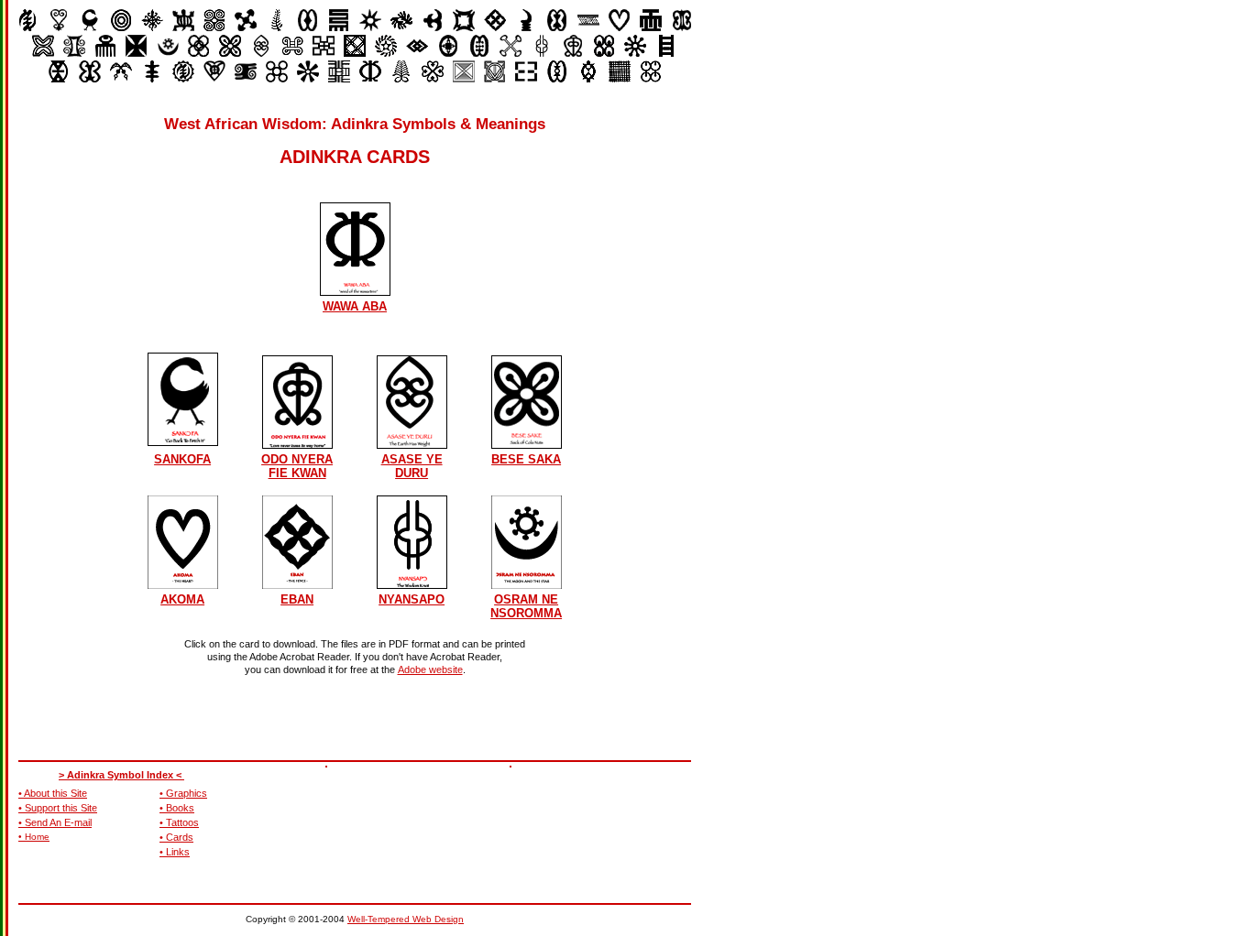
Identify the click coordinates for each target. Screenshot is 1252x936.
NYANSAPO (412, 599)
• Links (174, 851)
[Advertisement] (600, 807)
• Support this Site (57, 807)
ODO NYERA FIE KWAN (297, 466)
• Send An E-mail (55, 822)
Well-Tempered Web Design (405, 919)
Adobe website (430, 669)
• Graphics (183, 793)
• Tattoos (179, 822)
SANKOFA (182, 459)
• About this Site (52, 793)
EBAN (296, 599)
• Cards (176, 837)
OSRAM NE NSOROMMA (526, 606)
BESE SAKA (526, 459)
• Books (176, 807)
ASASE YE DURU (412, 466)
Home (37, 837)
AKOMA (182, 599)
